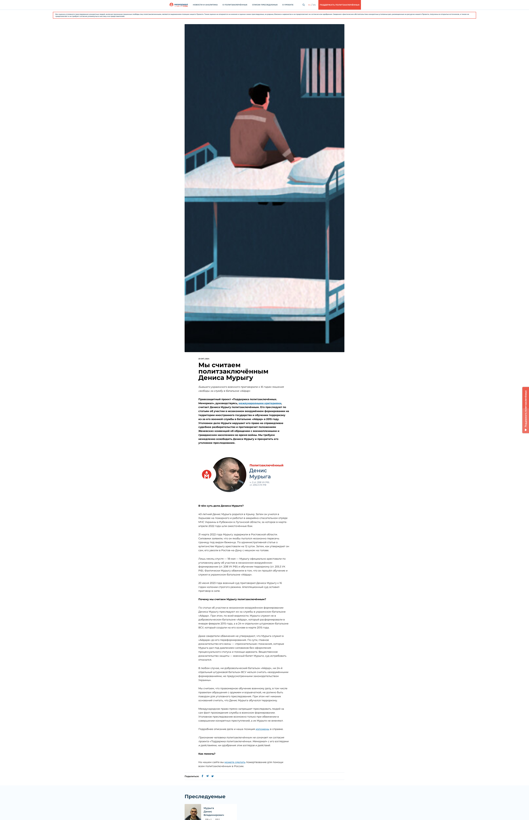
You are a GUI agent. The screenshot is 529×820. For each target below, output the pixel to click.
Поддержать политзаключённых (340, 5)
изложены (262, 729)
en (314, 5)
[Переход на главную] (178, 5)
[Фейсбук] (202, 776)
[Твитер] (212, 776)
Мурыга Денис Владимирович (214, 812)
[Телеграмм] (207, 776)
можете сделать (234, 762)
